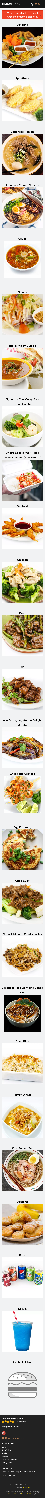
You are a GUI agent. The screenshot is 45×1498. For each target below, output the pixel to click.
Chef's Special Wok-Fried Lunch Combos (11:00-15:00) (23, 454)
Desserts (22, 1201)
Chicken (22, 559)
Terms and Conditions (9, 1459)
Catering (22, 24)
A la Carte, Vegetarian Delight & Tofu (22, 722)
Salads (22, 292)
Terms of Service (26, 1494)
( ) (38, 4)
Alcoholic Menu (22, 1362)
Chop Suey (22, 880)
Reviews (5, 1456)
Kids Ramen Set (22, 1148)
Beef (22, 613)
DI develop (26, 1487)
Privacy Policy (7, 1462)
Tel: (9, 1475)
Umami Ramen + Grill (13, 1418)
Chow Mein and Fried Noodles (22, 934)
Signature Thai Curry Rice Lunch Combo (22, 401)
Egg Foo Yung (22, 827)
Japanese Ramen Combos (22, 185)
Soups (22, 238)
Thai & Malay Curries (22, 345)
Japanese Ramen (22, 131)
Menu (4, 1447)
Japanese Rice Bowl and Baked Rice (22, 989)
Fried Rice (22, 1041)
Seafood (22, 506)
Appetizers (22, 78)
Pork (23, 666)
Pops (22, 1255)
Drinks (22, 1308)
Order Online (6, 1450)
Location (5, 1453)
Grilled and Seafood (22, 773)
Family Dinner (23, 1094)
